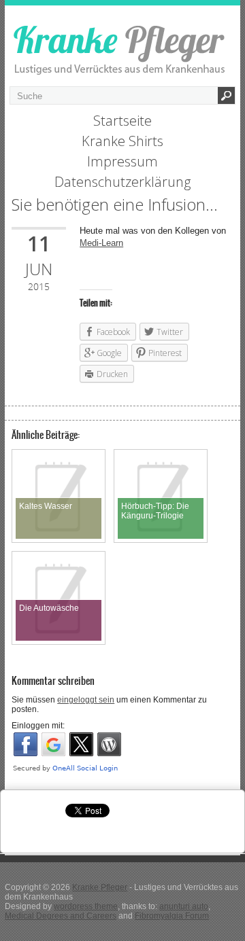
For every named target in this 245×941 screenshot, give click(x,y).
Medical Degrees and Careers (60, 916)
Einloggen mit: (38, 725)
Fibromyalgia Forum (172, 916)
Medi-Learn (101, 243)
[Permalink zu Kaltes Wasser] (58, 458)
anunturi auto (183, 906)
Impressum (122, 161)
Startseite (122, 120)
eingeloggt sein (85, 700)
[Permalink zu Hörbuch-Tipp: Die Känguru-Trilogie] (160, 458)
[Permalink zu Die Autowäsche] (58, 560)
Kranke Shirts (122, 141)
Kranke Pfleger (99, 887)
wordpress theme (86, 906)
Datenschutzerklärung (122, 182)
